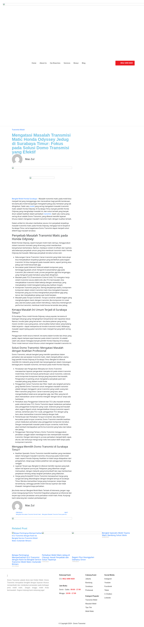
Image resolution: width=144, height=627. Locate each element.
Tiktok (106, 590)
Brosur (76, 63)
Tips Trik (88, 607)
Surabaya (89, 586)
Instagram (108, 579)
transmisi (47, 214)
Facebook (108, 586)
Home (34, 63)
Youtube (107, 582)
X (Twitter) (108, 594)
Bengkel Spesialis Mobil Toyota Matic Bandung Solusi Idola (116, 534)
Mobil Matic (89, 611)
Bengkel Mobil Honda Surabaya (24, 199)
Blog (83, 63)
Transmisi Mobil (18, 129)
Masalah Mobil (90, 604)
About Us (43, 63)
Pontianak (89, 590)
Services (67, 63)
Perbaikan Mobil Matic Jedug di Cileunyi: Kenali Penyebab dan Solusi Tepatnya (56, 557)
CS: (67, 579)
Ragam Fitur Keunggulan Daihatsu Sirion (83, 558)
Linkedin (107, 598)
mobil (32, 206)
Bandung (88, 582)
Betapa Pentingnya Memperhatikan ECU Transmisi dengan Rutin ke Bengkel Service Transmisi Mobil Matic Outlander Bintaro (26, 559)
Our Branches (55, 63)
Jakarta (88, 579)
